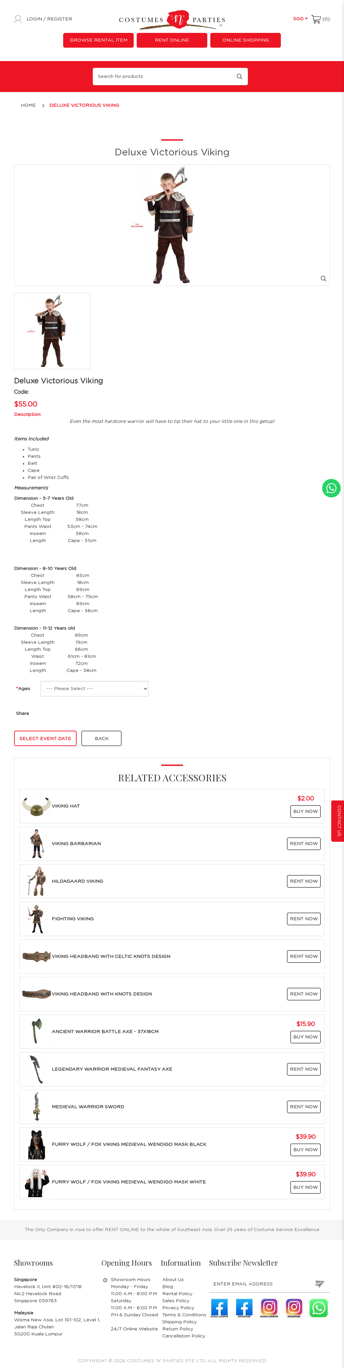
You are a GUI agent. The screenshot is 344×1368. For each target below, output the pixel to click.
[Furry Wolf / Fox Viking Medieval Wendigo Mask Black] (37, 1144)
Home (28, 105)
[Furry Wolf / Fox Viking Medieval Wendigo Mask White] (37, 1182)
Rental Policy (177, 1293)
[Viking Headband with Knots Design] (37, 994)
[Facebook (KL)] (219, 1308)
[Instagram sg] (294, 1308)
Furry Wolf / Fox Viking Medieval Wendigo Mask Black (129, 1144)
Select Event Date (45, 738)
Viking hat (66, 806)
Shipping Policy (179, 1322)
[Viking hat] (37, 806)
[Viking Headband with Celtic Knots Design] (37, 956)
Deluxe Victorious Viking (84, 105)
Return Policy (177, 1329)
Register (59, 19)
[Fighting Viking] (37, 919)
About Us (173, 1279)
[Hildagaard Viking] (37, 881)
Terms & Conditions (184, 1315)
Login (35, 19)
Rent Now (304, 843)
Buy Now (305, 811)
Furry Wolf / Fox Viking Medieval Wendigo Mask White (129, 1182)
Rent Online (172, 40)
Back (102, 738)
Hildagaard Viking (77, 881)
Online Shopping (245, 40)
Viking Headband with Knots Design (102, 994)
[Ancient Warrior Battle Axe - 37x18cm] (37, 1031)
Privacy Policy (178, 1308)
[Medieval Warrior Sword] (37, 1107)
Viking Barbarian (76, 843)
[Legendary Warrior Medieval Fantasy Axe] (37, 1069)
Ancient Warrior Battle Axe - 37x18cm (105, 1031)
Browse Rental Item (98, 40)
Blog (167, 1286)
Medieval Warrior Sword (88, 1107)
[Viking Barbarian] (37, 843)
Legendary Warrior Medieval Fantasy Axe (112, 1069)
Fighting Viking (73, 919)
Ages (24, 688)
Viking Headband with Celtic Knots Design (111, 956)
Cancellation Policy (183, 1336)
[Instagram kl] (269, 1308)
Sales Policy (175, 1301)
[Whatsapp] (319, 1308)
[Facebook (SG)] (244, 1308)
